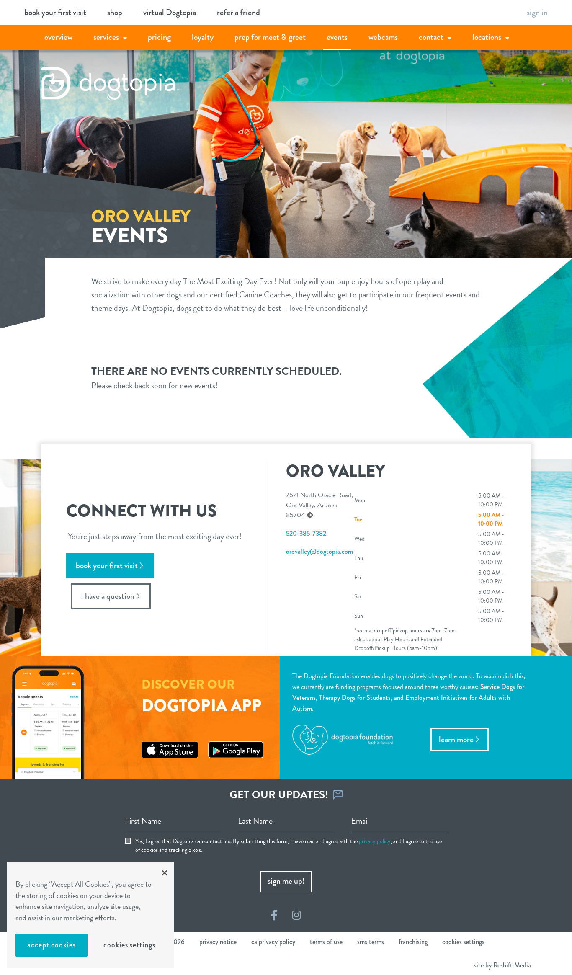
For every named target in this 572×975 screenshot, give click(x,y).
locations (486, 37)
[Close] (164, 873)
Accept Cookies (51, 944)
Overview (58, 37)
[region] (90, 915)
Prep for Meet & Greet (270, 37)
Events (337, 37)
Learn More (456, 739)
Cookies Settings (129, 944)
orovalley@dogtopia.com (319, 551)
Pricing (159, 37)
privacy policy (375, 841)
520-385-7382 (306, 533)
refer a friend (238, 12)
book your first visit (55, 12)
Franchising (413, 942)
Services (106, 37)
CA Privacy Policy (273, 942)
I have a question (107, 596)
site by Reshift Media (502, 965)
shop (114, 12)
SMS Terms (370, 942)
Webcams (383, 37)
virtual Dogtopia (169, 12)
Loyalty (203, 37)
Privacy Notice (218, 942)
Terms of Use (326, 942)
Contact (431, 37)
